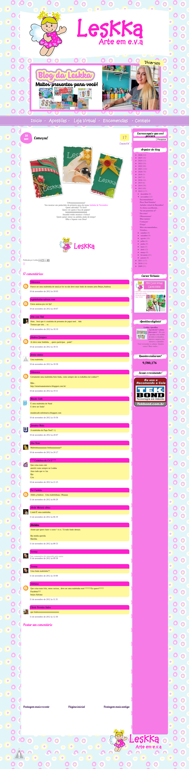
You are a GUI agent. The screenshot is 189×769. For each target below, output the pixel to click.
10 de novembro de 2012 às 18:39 (44, 364)
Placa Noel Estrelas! (148, 202)
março (143, 252)
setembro (144, 235)
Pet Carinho (36, 490)
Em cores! (144, 213)
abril (143, 249)
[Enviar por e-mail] (39, 260)
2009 (140, 266)
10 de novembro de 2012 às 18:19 (44, 329)
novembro (145, 196)
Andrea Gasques (38, 337)
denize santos (36, 354)
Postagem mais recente (36, 707)
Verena (33, 551)
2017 (140, 177)
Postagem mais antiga (116, 707)
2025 (140, 157)
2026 (140, 155)
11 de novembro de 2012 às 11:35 (44, 599)
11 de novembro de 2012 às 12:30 (44, 617)
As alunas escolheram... (149, 207)
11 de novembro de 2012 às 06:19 (44, 517)
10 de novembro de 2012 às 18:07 (44, 309)
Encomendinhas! (146, 199)
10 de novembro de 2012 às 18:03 (44, 291)
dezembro (145, 194)
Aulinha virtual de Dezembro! (152, 205)
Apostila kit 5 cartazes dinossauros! (156, 330)
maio (143, 246)
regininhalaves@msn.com (42, 299)
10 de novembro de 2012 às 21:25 (44, 482)
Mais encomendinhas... (149, 227)
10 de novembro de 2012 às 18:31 (44, 347)
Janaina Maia (37, 425)
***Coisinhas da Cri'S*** (43, 460)
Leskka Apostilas (151, 327)
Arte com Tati (37, 316)
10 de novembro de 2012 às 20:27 (44, 452)
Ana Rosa (35, 443)
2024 (140, 160)
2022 (140, 166)
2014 (140, 185)
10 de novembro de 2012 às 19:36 (44, 417)
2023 (140, 163)
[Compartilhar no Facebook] (48, 260)
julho (143, 241)
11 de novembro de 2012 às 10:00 (44, 576)
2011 (140, 260)
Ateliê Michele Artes (40, 507)
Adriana (34, 583)
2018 (140, 174)
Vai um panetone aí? (148, 210)
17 (124, 137)
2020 (140, 171)
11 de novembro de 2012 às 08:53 (44, 544)
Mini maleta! (145, 218)
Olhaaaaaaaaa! (145, 216)
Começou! (144, 221)
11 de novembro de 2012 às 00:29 (44, 499)
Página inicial (76, 707)
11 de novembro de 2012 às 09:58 (44, 558)
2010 (140, 263)
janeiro (144, 257)
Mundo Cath (36, 398)
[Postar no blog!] (42, 260)
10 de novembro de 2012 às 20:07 (44, 435)
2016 (140, 180)
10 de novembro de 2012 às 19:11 (44, 391)
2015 (140, 182)
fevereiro (144, 255)
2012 (140, 191)
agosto (143, 238)
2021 (140, 168)
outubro (144, 232)
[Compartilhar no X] (45, 260)
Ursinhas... (144, 230)
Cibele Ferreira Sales (40, 607)
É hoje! (143, 224)
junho (143, 244)
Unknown (35, 282)
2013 (140, 188)
